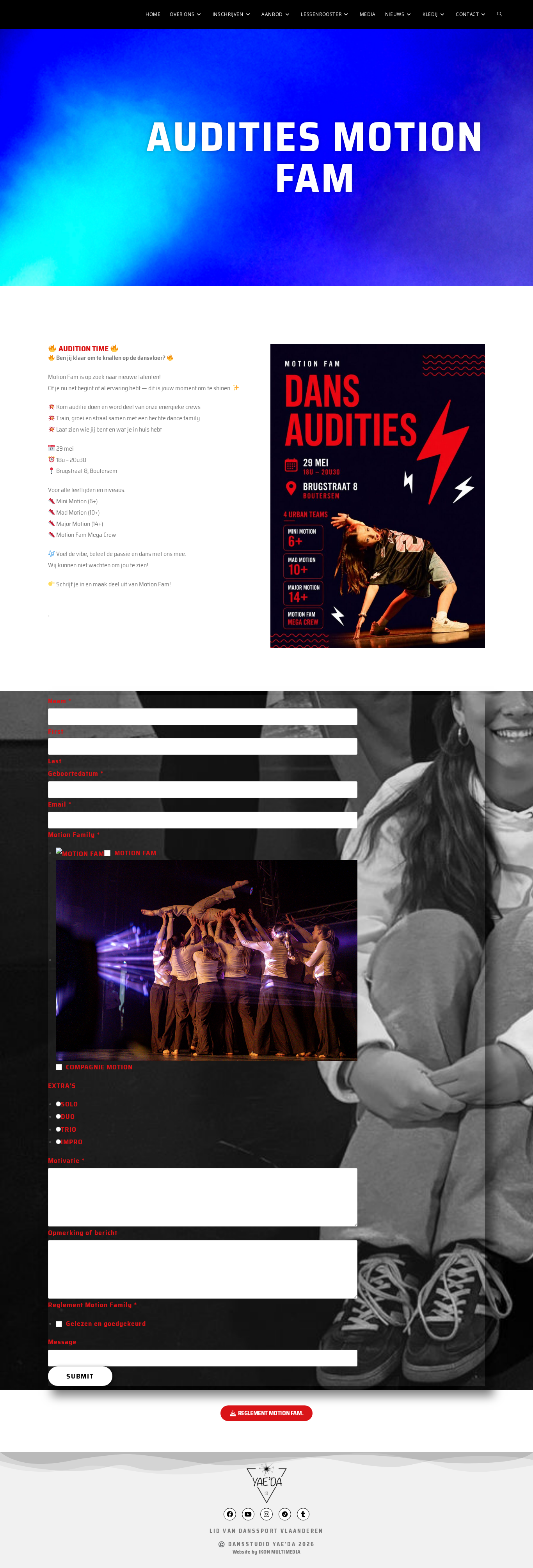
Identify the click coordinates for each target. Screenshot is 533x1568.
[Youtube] (248, 1514)
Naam (60, 701)
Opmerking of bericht (82, 1232)
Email (60, 804)
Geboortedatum (76, 773)
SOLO (69, 1104)
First (56, 731)
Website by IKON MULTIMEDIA (267, 1552)
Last (55, 761)
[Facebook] (230, 1514)
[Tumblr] (303, 1514)
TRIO (68, 1129)
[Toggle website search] (499, 14)
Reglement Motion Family (92, 1304)
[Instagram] (266, 1514)
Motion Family (74, 834)
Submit (80, 1376)
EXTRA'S (62, 1085)
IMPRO (72, 1141)
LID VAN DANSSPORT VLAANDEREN (266, 1531)
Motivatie (66, 1160)
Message (62, 1341)
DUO (68, 1116)
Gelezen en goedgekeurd (106, 1323)
